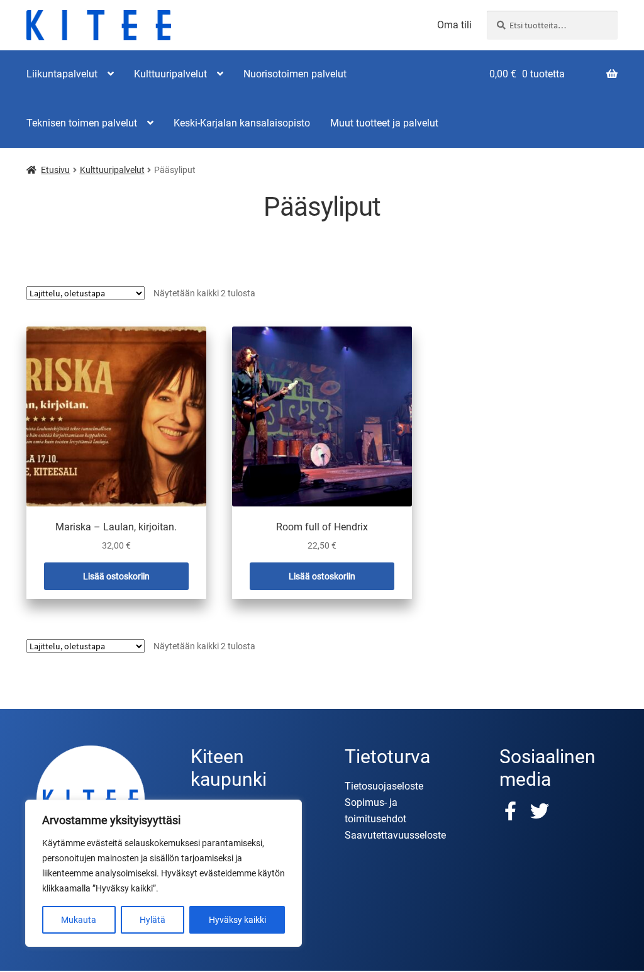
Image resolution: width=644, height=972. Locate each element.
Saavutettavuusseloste (395, 835)
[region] (163, 873)
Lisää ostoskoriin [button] (116, 576)
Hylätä (152, 920)
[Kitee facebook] (513, 811)
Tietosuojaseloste (384, 786)
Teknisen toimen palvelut (81, 123)
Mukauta (78, 920)
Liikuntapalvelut (61, 74)
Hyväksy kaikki (237, 920)
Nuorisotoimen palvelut (295, 74)
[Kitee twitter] (539, 811)
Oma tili (454, 25)
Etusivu (55, 170)
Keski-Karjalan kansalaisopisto (242, 123)
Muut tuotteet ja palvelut (384, 123)
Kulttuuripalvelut (170, 74)
